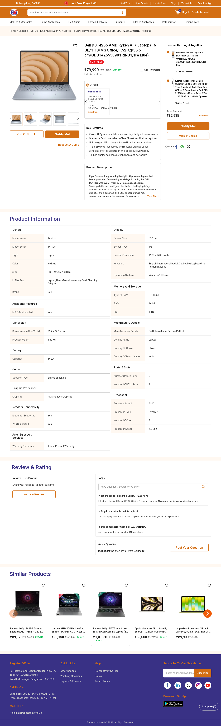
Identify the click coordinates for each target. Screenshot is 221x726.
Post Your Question (189, 547)
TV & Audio (74, 22)
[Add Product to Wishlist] (43, 585)
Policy (98, 676)
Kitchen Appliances (143, 22)
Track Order (187, 3)
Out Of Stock (26, 134)
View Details (204, 115)
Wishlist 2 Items (188, 135)
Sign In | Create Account (194, 11)
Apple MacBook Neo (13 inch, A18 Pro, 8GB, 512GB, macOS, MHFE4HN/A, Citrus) (192, 630)
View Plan (93, 112)
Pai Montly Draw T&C (106, 671)
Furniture (120, 22)
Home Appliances (50, 22)
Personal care (191, 22)
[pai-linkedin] (178, 685)
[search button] (121, 12)
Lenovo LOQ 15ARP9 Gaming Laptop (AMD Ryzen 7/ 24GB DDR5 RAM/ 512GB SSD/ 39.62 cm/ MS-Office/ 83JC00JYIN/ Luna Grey (27, 630)
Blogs (173, 3)
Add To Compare (152, 70)
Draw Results (142, 3)
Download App (204, 3)
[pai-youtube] (207, 685)
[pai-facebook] (167, 685)
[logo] (14, 12)
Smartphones (68, 671)
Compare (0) (209, 706)
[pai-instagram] (198, 685)
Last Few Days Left (83, 3)
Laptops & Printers (70, 681)
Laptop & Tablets (97, 22)
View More (153, 196)
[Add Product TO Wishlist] (75, 46)
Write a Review (34, 494)
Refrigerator (169, 22)
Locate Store (159, 3)
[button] (177, 12)
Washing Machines (71, 676)
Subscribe (202, 673)
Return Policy (102, 681)
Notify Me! (62, 134)
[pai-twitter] (188, 685)
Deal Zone (125, 3)
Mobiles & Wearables (21, 22)
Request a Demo (68, 144)
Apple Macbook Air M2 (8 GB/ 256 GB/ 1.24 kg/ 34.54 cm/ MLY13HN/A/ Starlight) (151, 630)
